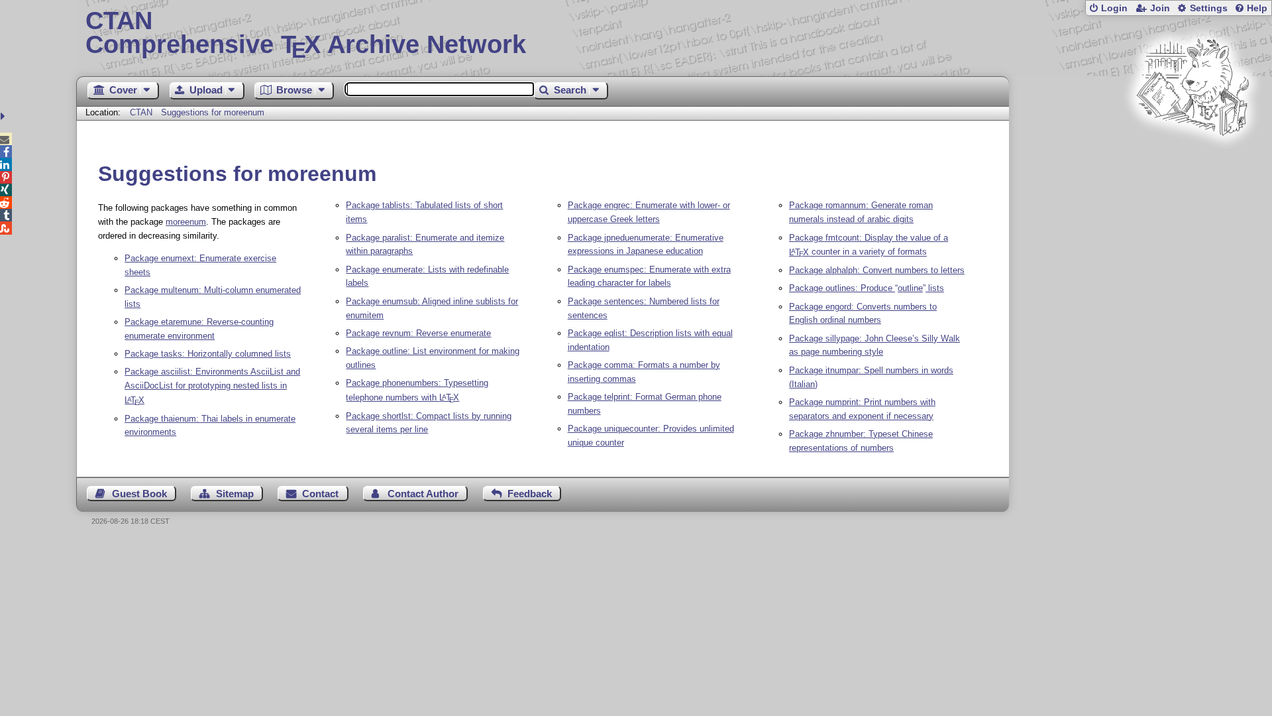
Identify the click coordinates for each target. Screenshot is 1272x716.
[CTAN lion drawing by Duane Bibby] (1192, 160)
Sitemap (235, 493)
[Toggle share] (4, 116)
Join (1160, 8)
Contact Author (423, 493)
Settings (1209, 8)
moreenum (186, 222)
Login (1114, 8)
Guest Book (139, 493)
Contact (320, 493)
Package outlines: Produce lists (866, 288)
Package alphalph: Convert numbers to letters (877, 270)
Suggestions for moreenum (212, 112)
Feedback (529, 493)
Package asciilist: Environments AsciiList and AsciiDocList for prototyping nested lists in (212, 386)
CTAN (141, 112)
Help (1257, 8)
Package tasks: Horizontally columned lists (208, 354)
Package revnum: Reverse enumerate (418, 333)
